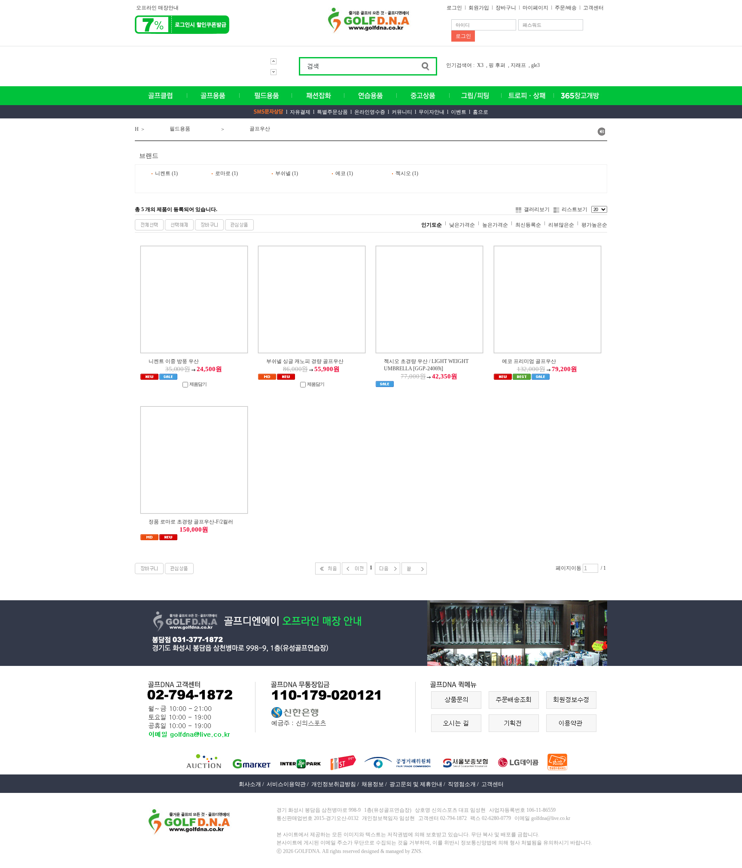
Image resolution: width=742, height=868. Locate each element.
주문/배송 (566, 8)
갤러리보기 (537, 209)
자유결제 (300, 112)
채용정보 (373, 784)
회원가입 (478, 8)
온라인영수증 (369, 112)
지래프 (518, 65)
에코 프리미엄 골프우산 (529, 361)
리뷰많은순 (561, 225)
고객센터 (593, 8)
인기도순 (431, 225)
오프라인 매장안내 (157, 8)
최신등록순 (528, 225)
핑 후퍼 (497, 65)
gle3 (535, 65)
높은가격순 (495, 225)
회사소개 (250, 784)
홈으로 (480, 112)
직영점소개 (462, 784)
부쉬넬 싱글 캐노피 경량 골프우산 (305, 361)
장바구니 (506, 8)
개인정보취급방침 (333, 784)
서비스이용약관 (286, 784)
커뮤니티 (402, 112)
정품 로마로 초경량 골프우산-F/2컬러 (191, 522)
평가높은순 (594, 225)
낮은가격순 (462, 225)
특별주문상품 (332, 112)
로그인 (454, 8)
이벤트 (458, 112)
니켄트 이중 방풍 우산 (174, 361)
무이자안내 (431, 112)
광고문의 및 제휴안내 (415, 784)
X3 (480, 65)
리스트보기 (574, 209)
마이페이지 (535, 8)
